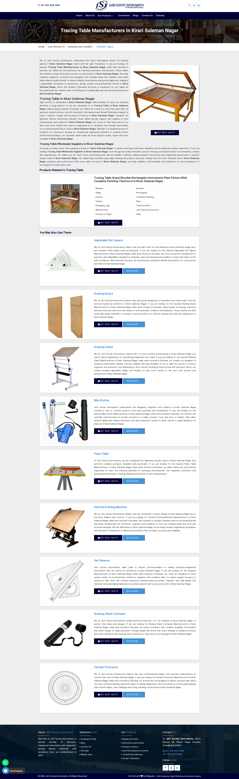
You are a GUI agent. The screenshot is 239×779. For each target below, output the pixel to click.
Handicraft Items (130, 739)
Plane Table (101, 453)
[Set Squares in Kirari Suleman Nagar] (65, 581)
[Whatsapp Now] (5, 762)
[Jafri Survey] (119, 6)
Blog (82, 743)
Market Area (86, 754)
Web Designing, (163, 776)
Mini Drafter (101, 400)
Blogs (135, 15)
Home (79, 15)
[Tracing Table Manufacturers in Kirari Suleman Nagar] (164, 93)
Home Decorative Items (133, 743)
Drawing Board (103, 293)
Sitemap (160, 15)
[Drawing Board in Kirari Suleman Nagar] (65, 314)
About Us (89, 15)
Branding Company (193, 776)
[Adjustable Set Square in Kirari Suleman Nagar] (65, 261)
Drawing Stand (103, 347)
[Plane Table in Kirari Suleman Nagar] (65, 474)
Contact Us (147, 15)
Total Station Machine (132, 754)
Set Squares (102, 560)
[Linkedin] (199, 5)
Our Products (104, 15)
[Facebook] (189, 5)
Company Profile (88, 739)
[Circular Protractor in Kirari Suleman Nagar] (65, 688)
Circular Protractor (106, 667)
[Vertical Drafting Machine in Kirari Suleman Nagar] (65, 527)
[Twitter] (194, 5)
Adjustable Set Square (108, 240)
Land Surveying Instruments (135, 751)
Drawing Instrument (80, 47)
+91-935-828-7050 (50, 5)
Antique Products (130, 747)
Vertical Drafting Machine (110, 507)
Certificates (124, 15)
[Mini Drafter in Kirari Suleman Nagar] (65, 421)
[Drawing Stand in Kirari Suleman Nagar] (65, 367)
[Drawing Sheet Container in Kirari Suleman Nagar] (65, 634)
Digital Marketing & (177, 776)
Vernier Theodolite (131, 758)
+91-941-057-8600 (172, 754)
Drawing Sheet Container (110, 613)
